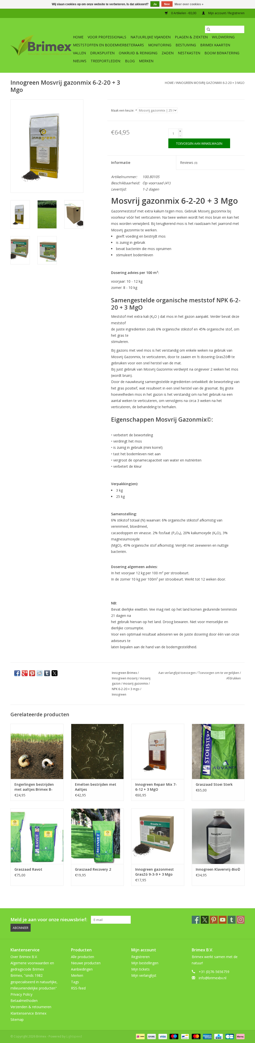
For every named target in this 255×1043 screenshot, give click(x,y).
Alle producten (82, 956)
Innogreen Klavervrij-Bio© (218, 869)
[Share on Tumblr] (47, 673)
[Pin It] (32, 673)
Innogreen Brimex (124, 673)
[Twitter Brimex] (205, 920)
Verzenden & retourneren (30, 1006)
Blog (130, 61)
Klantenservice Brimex (28, 1013)
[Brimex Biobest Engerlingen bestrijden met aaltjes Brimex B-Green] (37, 751)
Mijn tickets (140, 969)
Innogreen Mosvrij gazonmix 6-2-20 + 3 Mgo (210, 83)
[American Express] (206, 1036)
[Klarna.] (240, 1036)
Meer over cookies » (189, 4)
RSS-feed (78, 988)
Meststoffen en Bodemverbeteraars (108, 45)
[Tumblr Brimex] (232, 920)
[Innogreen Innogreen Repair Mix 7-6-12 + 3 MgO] (157, 751)
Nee (167, 4)
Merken (146, 61)
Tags (75, 981)
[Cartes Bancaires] (229, 1036)
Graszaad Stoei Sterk (214, 784)
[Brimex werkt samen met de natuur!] (40, 45)
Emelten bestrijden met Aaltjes (95, 787)
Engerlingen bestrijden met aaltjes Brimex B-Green (34, 787)
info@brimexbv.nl (212, 978)
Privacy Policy (21, 994)
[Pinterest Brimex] (214, 920)
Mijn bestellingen (144, 963)
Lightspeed (74, 1036)
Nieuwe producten (86, 963)
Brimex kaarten (215, 45)
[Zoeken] (208, 29)
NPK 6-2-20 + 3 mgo (125, 689)
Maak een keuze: (124, 110)
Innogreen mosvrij (124, 678)
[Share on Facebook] (17, 673)
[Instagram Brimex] (241, 920)
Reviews (188, 162)
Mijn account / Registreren (226, 13)
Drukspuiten (102, 53)
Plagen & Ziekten (191, 37)
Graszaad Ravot (28, 869)
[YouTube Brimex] (223, 920)
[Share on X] (55, 673)
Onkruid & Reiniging (138, 53)
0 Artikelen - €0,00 (183, 13)
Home (78, 37)
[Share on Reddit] (40, 673)
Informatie (120, 162)
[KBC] (217, 1036)
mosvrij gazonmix (135, 683)
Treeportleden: (106, 61)
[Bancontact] (184, 1036)
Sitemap (17, 1019)
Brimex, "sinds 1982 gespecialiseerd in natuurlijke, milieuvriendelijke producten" (34, 981)
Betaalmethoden (24, 1000)
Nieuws (79, 61)
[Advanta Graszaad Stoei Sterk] (218, 751)
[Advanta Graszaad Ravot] (37, 836)
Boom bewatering (221, 53)
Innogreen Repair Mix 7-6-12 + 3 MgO (156, 787)
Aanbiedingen (82, 969)
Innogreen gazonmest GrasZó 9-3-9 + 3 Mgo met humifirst (154, 872)
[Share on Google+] (25, 673)
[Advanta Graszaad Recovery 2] (97, 836)
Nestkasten (189, 53)
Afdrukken (233, 678)
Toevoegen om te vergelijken (219, 673)
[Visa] (162, 1036)
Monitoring (159, 45)
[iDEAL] (139, 1036)
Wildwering (223, 37)
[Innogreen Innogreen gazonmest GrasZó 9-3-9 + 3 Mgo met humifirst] (157, 836)
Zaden (168, 53)
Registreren (140, 956)
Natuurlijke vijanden (150, 37)
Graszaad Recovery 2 (93, 869)
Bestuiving (186, 45)
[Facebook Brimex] (196, 920)
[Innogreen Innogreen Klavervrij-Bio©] (218, 836)
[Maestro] (173, 1036)
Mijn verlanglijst (143, 975)
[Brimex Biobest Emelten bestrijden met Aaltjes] (97, 751)
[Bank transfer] (151, 1036)
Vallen (79, 53)
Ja (155, 4)
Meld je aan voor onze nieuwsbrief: (48, 919)
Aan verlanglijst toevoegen (177, 673)
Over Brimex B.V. (24, 956)
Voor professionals (107, 37)
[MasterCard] (195, 1036)
